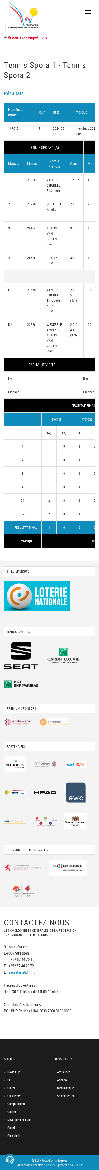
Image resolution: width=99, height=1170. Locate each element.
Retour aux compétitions (27, 37)
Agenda (62, 1080)
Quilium (78, 1165)
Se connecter (65, 1096)
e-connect (50, 1165)
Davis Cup (13, 1072)
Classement (14, 1096)
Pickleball (13, 1135)
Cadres (11, 1112)
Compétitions (16, 1104)
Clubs (11, 1088)
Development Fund (19, 1119)
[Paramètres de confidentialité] (10, 1160)
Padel (11, 1127)
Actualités (63, 1072)
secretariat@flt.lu (21, 972)
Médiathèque (65, 1088)
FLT (9, 1080)
